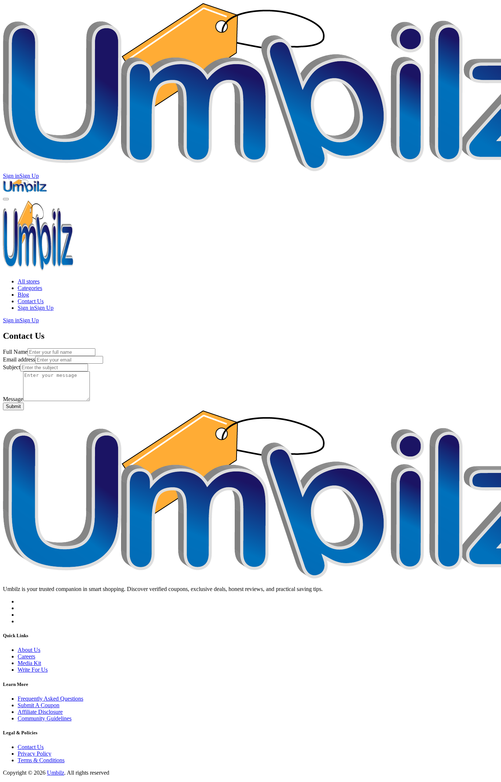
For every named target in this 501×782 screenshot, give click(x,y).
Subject (11, 367)
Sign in (11, 176)
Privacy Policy (34, 753)
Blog (23, 294)
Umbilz (55, 773)
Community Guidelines (45, 718)
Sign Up (29, 176)
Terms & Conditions (41, 760)
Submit (13, 406)
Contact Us (31, 301)
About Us (29, 650)
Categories (30, 288)
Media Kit (29, 663)
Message (13, 399)
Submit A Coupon (38, 705)
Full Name (15, 352)
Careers (26, 656)
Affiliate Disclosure (40, 712)
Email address (19, 359)
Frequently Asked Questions (50, 698)
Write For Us (33, 670)
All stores (29, 281)
